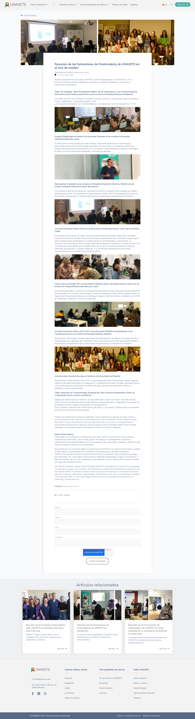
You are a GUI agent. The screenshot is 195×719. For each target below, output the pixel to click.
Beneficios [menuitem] (103, 683)
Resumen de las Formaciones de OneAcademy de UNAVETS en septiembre (93, 628)
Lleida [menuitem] (67, 688)
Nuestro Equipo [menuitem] (140, 688)
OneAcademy (69, 75)
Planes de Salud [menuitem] (119, 4)
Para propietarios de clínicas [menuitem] (93, 4)
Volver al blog (30, 15)
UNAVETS (71, 72)
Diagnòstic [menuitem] (69, 683)
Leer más (60, 649)
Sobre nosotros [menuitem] (140, 678)
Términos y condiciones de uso (129, 716)
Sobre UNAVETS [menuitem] (38, 4)
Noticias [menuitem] (134, 4)
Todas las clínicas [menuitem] (72, 698)
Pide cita (181, 4)
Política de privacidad (151, 716)
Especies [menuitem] (68, 678)
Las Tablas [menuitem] (69, 693)
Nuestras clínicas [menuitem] (67, 4)
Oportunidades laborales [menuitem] (144, 693)
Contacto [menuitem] (103, 693)
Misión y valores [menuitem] (140, 683)
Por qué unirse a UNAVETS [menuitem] (110, 678)
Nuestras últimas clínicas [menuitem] (76, 669)
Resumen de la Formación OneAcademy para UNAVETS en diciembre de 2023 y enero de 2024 (45, 628)
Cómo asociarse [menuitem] (106, 688)
